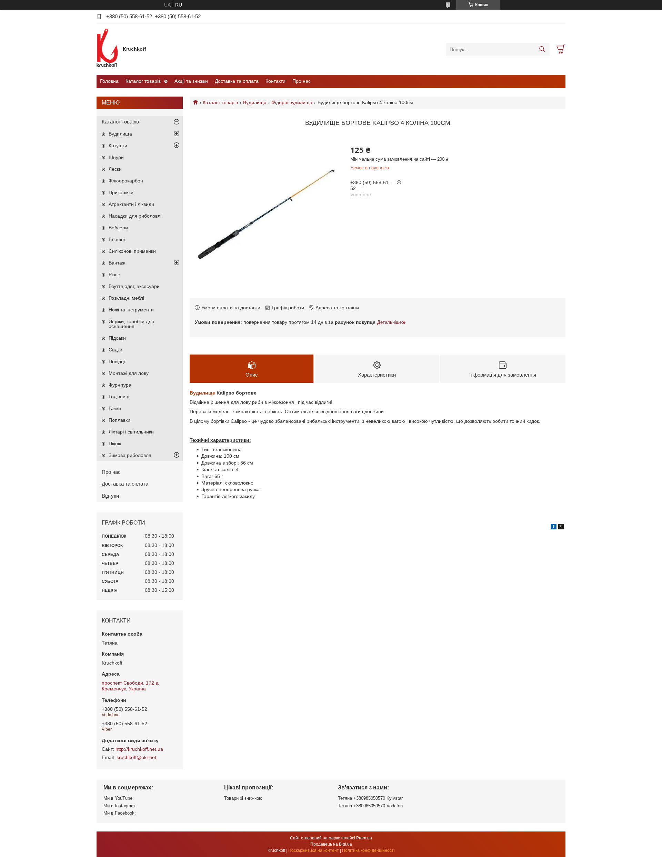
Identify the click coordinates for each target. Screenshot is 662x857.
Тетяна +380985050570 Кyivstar (370, 798)
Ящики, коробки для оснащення (131, 324)
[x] (561, 527)
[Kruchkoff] (108, 49)
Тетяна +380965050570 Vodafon (370, 805)
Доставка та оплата (237, 81)
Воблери (118, 227)
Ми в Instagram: (119, 805)
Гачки (115, 408)
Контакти (275, 81)
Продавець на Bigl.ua (331, 844)
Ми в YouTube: (118, 798)
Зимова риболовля (130, 455)
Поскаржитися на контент (313, 850)
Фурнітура (120, 385)
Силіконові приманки (132, 251)
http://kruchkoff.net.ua (139, 749)
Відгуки (110, 496)
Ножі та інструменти (131, 309)
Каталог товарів (143, 81)
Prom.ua (364, 838)
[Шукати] (542, 49)
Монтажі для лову (129, 373)
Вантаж (117, 263)
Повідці (117, 361)
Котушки (118, 145)
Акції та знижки (191, 81)
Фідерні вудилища (291, 102)
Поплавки (119, 420)
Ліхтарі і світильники (131, 432)
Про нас (301, 81)
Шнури (116, 157)
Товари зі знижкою (243, 798)
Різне (114, 274)
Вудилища (255, 102)
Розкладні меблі (126, 298)
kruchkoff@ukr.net (136, 757)
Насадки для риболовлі (135, 216)
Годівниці (119, 396)
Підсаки (117, 338)
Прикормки (121, 192)
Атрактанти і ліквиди (131, 204)
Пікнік (115, 443)
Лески (115, 169)
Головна (109, 81)
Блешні (117, 239)
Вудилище (202, 393)
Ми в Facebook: (119, 813)
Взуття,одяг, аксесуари (134, 286)
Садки (115, 349)
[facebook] (553, 527)
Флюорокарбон (126, 180)
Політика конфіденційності (368, 850)
